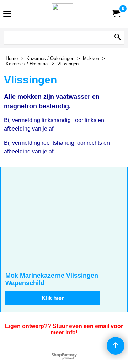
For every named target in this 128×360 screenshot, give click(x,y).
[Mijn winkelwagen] (116, 13)
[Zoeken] (117, 38)
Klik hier (53, 298)
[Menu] (7, 15)
